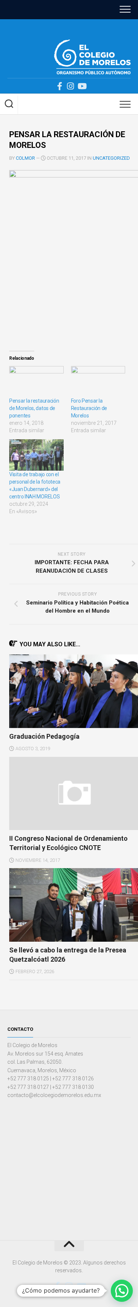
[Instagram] (71, 86)
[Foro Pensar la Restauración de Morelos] (98, 381)
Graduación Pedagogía (44, 736)
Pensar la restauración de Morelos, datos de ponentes (34, 408)
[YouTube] (82, 86)
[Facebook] (60, 86)
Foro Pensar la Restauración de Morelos (89, 408)
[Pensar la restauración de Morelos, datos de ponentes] (36, 381)
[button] (122, 1291)
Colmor (25, 158)
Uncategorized (111, 158)
